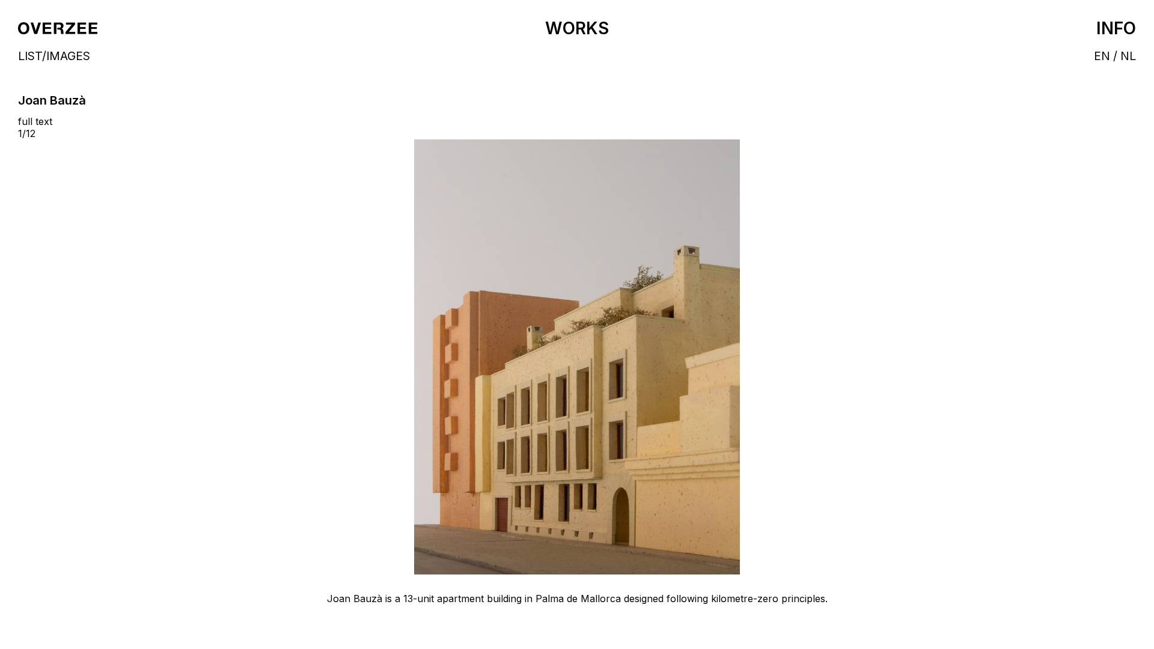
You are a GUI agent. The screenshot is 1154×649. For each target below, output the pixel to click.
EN (1102, 56)
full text (35, 121)
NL (1128, 56)
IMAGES (68, 56)
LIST (30, 56)
